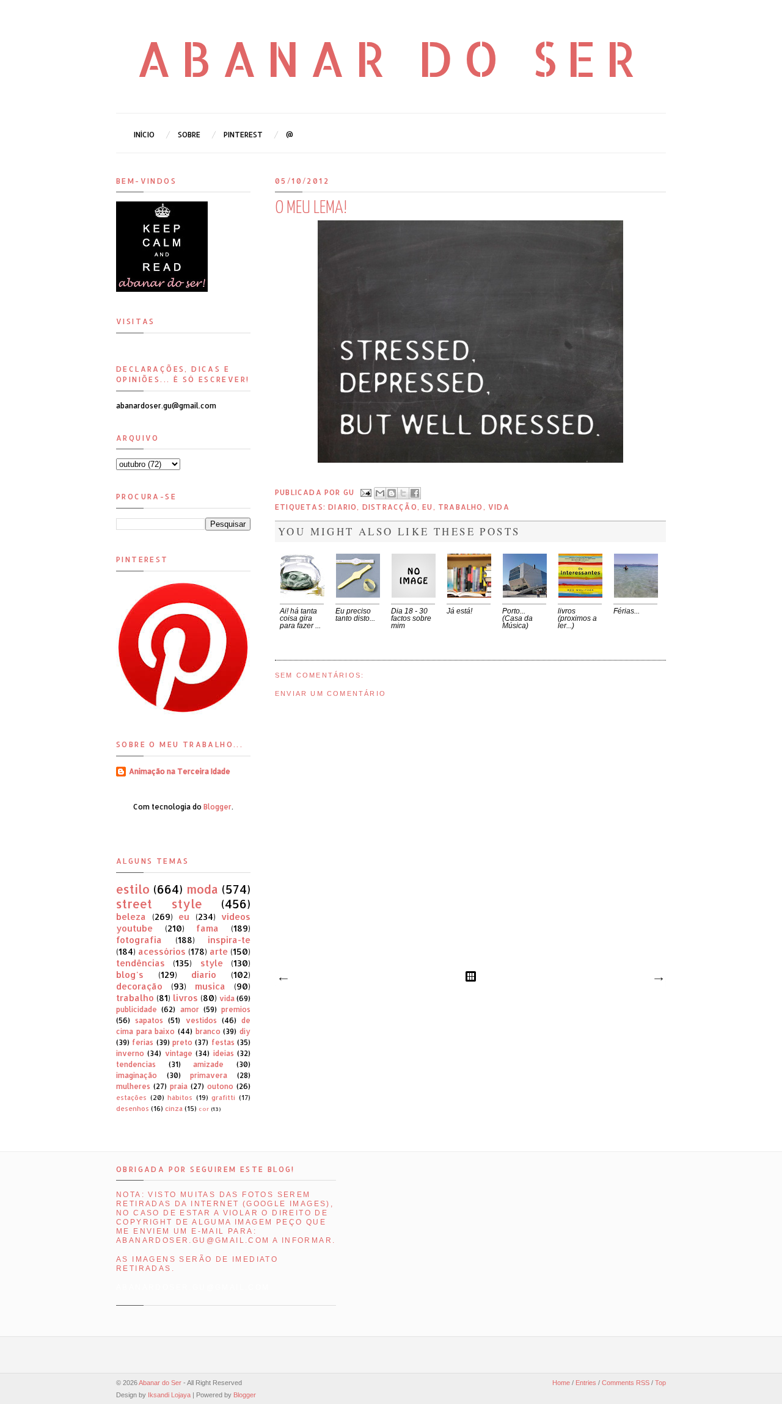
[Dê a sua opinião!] (392, 493)
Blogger (217, 806)
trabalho (460, 507)
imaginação (136, 1075)
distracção (389, 507)
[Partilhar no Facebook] (415, 493)
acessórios (162, 951)
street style (159, 903)
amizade (208, 1064)
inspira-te (229, 940)
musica (210, 986)
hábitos (179, 1097)
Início (144, 134)
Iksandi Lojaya (169, 1395)
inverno (130, 1053)
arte (219, 951)
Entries (586, 1382)
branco (208, 1031)
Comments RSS (625, 1382)
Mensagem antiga (658, 979)
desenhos (132, 1108)
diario (342, 507)
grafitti (223, 1097)
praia (179, 1086)
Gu (350, 491)
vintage (178, 1053)
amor (189, 1009)
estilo (133, 889)
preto (182, 1042)
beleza (131, 916)
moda (202, 889)
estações (131, 1097)
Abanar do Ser (391, 58)
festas (223, 1042)
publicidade (136, 1009)
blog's (130, 974)
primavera (208, 1075)
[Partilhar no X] (403, 493)
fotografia (139, 940)
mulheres (133, 1086)
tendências (140, 963)
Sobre (189, 134)
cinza (174, 1108)
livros (185, 998)
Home (561, 1382)
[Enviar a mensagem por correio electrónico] (365, 491)
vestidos (201, 1020)
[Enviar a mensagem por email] (380, 493)
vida (499, 507)
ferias (142, 1042)
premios (235, 1009)
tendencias (136, 1064)
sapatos (149, 1020)
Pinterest (243, 134)
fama (207, 928)
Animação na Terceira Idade (179, 771)
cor (204, 1108)
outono (220, 1086)
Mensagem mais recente (283, 979)
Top (660, 1382)
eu (427, 507)
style (211, 963)
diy (244, 1031)
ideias (223, 1053)
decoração (139, 986)
